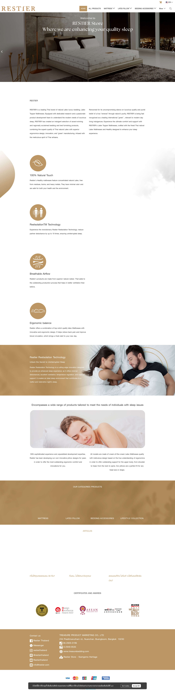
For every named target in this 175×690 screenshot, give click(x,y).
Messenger (38, 645)
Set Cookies (126, 686)
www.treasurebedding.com (76, 651)
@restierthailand (41, 655)
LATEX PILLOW (124, 8)
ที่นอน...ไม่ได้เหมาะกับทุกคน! (80, 576)
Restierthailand (40, 660)
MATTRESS (108, 8)
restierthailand (40, 650)
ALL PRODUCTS (95, 8)
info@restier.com (41, 665)
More (161, 8)
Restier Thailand (41, 640)
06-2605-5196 (70, 643)
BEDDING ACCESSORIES (144, 8)
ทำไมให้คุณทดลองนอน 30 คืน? (42, 576)
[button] (170, 9)
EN (169, 2)
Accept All (136, 686)
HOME (83, 8)
